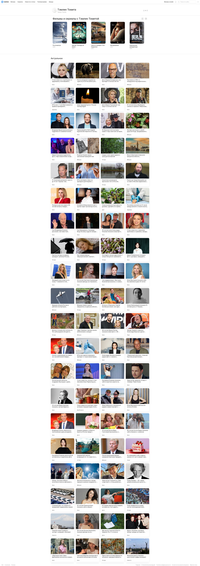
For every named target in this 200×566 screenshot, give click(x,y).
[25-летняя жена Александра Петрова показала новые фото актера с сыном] (112, 224)
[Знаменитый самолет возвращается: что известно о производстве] (87, 450)
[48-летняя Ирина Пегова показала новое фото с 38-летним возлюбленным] (112, 325)
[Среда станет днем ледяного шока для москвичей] (112, 149)
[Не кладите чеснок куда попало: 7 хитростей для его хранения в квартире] (112, 249)
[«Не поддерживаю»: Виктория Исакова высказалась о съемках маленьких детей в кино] (112, 275)
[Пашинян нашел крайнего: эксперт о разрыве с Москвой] (62, 525)
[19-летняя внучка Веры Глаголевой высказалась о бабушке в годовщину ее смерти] (112, 425)
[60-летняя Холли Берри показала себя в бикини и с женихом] (137, 425)
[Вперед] (146, 18)
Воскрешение (114, 45)
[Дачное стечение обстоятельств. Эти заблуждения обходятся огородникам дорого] (62, 325)
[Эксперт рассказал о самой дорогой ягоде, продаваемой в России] (137, 124)
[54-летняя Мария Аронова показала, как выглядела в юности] (62, 400)
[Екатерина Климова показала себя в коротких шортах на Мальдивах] (112, 375)
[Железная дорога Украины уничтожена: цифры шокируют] (137, 550)
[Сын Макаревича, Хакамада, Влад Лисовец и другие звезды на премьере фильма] (87, 224)
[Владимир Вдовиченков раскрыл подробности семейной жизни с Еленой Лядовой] (62, 124)
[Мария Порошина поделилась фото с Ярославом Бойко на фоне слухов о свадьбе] (62, 149)
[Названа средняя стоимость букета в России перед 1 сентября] (87, 425)
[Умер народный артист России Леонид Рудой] (87, 99)
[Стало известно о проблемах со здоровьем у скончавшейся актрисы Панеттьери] (62, 74)
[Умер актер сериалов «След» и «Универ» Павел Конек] (137, 375)
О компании (7, 564)
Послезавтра (57, 45)
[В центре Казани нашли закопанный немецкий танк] (87, 149)
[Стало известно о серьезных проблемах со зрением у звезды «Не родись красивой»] (137, 224)
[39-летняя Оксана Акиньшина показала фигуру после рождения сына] (87, 525)
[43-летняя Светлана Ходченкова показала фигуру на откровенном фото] (87, 275)
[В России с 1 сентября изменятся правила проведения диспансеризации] (62, 99)
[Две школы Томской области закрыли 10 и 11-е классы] (112, 525)
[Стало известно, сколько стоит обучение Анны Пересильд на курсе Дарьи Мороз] (87, 375)
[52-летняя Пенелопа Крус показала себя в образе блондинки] (87, 500)
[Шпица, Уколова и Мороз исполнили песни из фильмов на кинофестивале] (62, 475)
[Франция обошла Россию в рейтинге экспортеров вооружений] (62, 300)
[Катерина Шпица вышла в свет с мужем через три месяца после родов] (87, 199)
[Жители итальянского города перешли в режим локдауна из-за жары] (87, 475)
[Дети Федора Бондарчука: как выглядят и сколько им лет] (112, 74)
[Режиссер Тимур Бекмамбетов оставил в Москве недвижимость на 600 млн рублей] (137, 174)
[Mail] (2, 2)
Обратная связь (193, 564)
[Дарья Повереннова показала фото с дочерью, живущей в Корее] (137, 249)
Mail (2, 564)
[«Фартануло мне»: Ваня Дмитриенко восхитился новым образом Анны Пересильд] (62, 550)
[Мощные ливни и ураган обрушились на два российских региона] (87, 300)
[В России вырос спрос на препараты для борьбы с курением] (87, 174)
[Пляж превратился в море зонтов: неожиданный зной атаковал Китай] (137, 500)
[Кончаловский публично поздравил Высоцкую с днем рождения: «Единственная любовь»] (62, 375)
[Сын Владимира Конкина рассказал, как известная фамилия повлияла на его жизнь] (62, 224)
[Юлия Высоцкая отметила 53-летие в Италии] (137, 400)
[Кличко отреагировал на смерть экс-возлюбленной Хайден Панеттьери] (62, 350)
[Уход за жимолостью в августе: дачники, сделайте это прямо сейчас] (112, 199)
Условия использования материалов (180, 564)
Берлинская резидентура (134, 46)
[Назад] (142, 18)
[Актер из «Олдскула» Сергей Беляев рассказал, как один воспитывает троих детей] (112, 300)
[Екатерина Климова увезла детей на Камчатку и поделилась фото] (62, 450)
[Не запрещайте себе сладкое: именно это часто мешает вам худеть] (137, 450)
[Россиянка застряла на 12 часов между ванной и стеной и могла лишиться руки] (137, 199)
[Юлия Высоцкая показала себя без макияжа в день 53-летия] (137, 275)
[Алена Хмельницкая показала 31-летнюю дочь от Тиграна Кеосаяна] (137, 300)
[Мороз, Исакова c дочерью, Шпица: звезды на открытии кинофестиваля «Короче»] (137, 525)
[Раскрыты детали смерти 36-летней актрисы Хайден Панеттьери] (62, 199)
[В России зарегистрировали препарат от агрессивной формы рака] (87, 350)
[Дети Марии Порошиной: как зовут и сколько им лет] (112, 99)
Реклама (13, 564)
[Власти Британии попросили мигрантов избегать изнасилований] (137, 149)
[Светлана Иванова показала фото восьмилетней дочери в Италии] (87, 550)
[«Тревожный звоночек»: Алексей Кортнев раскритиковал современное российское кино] (137, 350)
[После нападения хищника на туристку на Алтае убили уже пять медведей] (87, 74)
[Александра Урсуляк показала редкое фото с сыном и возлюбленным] (112, 350)
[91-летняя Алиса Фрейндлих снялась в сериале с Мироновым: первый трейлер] (137, 99)
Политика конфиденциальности (163, 564)
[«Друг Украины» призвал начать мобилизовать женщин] (87, 325)
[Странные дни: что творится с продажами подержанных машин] (62, 500)
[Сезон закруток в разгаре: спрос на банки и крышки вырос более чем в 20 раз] (87, 400)
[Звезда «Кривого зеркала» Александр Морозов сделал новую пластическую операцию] (137, 325)
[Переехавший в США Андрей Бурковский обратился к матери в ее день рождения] (87, 124)
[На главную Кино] (6, 2)
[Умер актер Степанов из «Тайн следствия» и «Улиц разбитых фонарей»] (112, 475)
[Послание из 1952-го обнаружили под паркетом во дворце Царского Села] (137, 74)
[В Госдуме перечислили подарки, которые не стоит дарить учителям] (112, 500)
